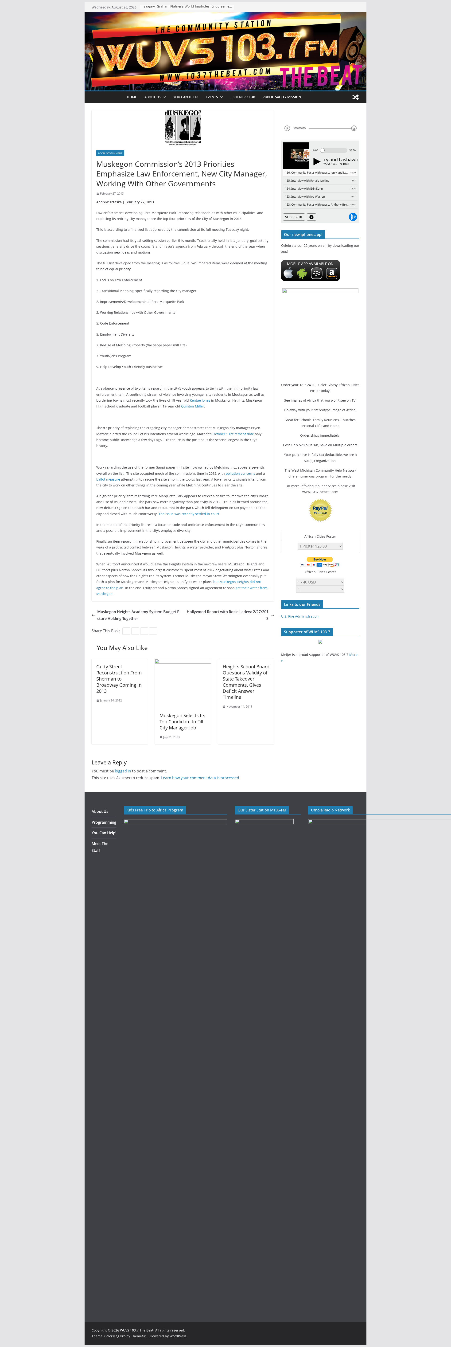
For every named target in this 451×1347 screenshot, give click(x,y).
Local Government (110, 153)
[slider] (354, 128)
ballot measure (108, 479)
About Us (100, 811)
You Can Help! (185, 97)
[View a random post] (355, 97)
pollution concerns (240, 473)
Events (212, 97)
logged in (123, 771)
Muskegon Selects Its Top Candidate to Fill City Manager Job (182, 721)
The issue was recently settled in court (189, 514)
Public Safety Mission (282, 97)
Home (132, 97)
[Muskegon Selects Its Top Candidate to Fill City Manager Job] (183, 662)
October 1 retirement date (233, 434)
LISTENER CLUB (243, 97)
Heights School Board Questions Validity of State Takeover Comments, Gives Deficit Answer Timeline (246, 681)
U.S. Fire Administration (300, 616)
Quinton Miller (192, 406)
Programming (104, 822)
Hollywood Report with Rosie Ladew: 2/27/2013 (227, 615)
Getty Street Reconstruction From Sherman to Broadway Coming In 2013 (119, 678)
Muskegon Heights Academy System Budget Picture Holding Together (138, 615)
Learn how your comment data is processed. (200, 777)
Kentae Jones (200, 400)
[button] (163, 97)
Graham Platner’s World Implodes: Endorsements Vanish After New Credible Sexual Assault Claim (195, 7)
